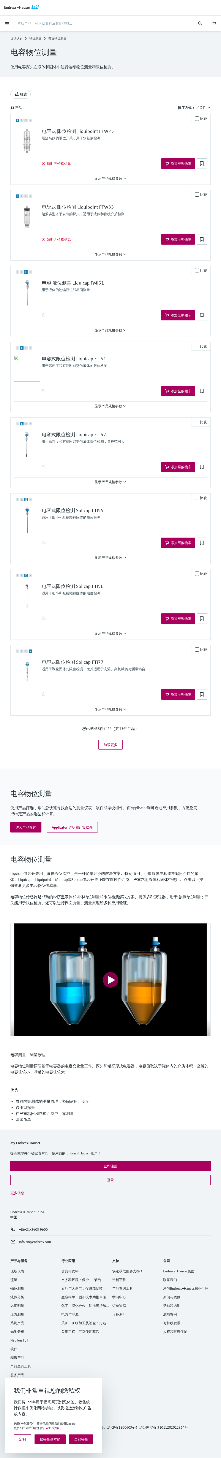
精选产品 (17, 1357)
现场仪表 (16, 38)
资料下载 (119, 1280)
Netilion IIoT (19, 1340)
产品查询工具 (20, 1366)
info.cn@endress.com (35, 1242)
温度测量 (17, 1306)
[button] (202, 163)
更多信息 (17, 1193)
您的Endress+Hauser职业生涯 (185, 1288)
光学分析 (17, 1331)
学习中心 (119, 1297)
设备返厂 (119, 1314)
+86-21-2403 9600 (33, 1229)
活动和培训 (171, 1306)
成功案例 (170, 1314)
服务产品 (17, 1375)
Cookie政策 (52, 1428)
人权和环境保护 (175, 1331)
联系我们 (170, 1280)
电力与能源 (70, 1314)
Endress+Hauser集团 (178, 1271)
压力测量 (19, 1314)
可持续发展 (171, 1323)
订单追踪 (119, 1306)
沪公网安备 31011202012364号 (163, 1427)
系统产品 (17, 1323)
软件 (13, 1349)
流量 (13, 1280)
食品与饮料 (70, 1271)
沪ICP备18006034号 (122, 1427)
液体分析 (17, 1297)
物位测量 (35, 38)
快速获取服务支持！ (127, 1271)
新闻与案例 (171, 1297)
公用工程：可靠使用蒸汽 (80, 1331)
